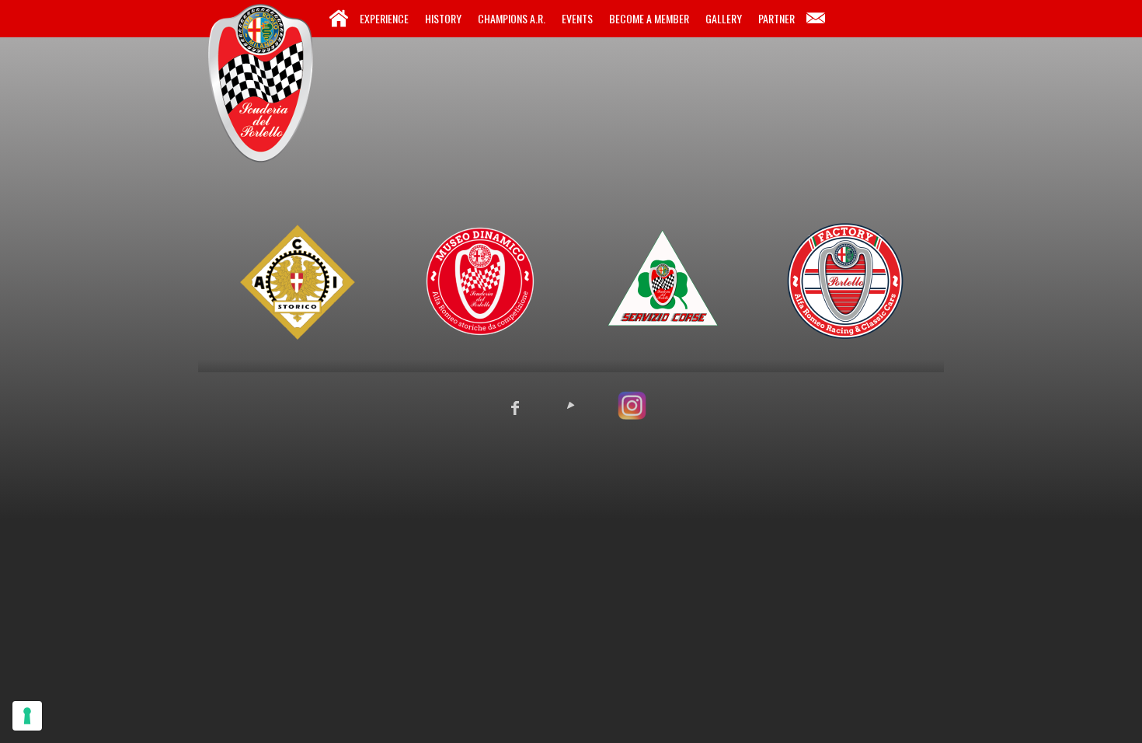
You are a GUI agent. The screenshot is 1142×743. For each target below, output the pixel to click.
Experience (384, 18)
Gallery (723, 18)
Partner (776, 18)
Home (338, 18)
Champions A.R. (511, 18)
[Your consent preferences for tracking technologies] (27, 716)
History (443, 18)
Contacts (815, 18)
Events (577, 18)
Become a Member (649, 18)
